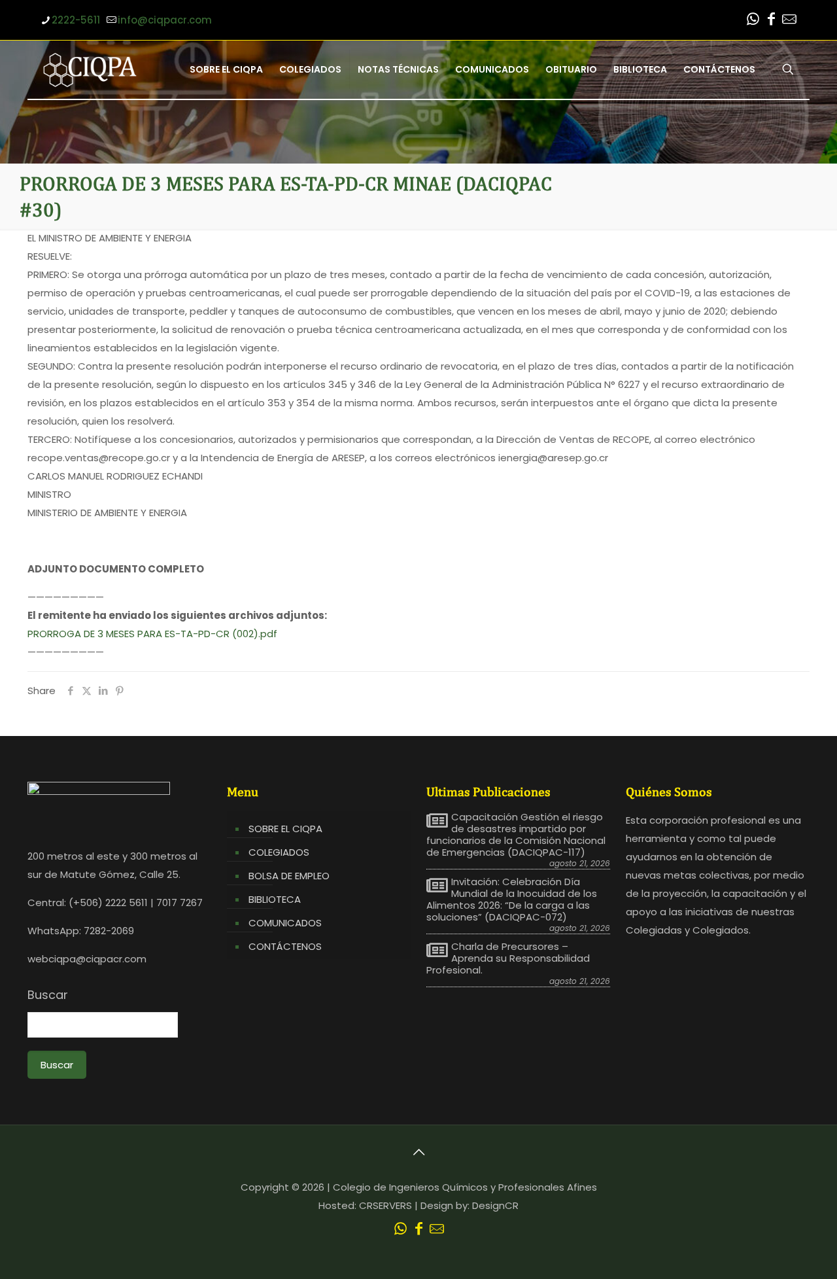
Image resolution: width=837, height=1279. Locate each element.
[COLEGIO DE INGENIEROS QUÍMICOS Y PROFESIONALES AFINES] (90, 69)
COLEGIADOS (278, 852)
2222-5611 (76, 20)
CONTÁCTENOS (285, 946)
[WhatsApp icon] (752, 20)
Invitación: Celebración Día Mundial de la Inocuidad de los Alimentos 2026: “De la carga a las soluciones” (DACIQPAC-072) (511, 899)
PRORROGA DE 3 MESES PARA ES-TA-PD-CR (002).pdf (152, 633)
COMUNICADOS (285, 923)
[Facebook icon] (771, 20)
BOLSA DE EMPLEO (289, 876)
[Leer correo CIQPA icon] (789, 20)
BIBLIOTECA (274, 899)
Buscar (47, 995)
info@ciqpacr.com (165, 20)
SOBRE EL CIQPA (285, 828)
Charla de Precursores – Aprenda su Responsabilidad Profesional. (508, 958)
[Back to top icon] (418, 1152)
